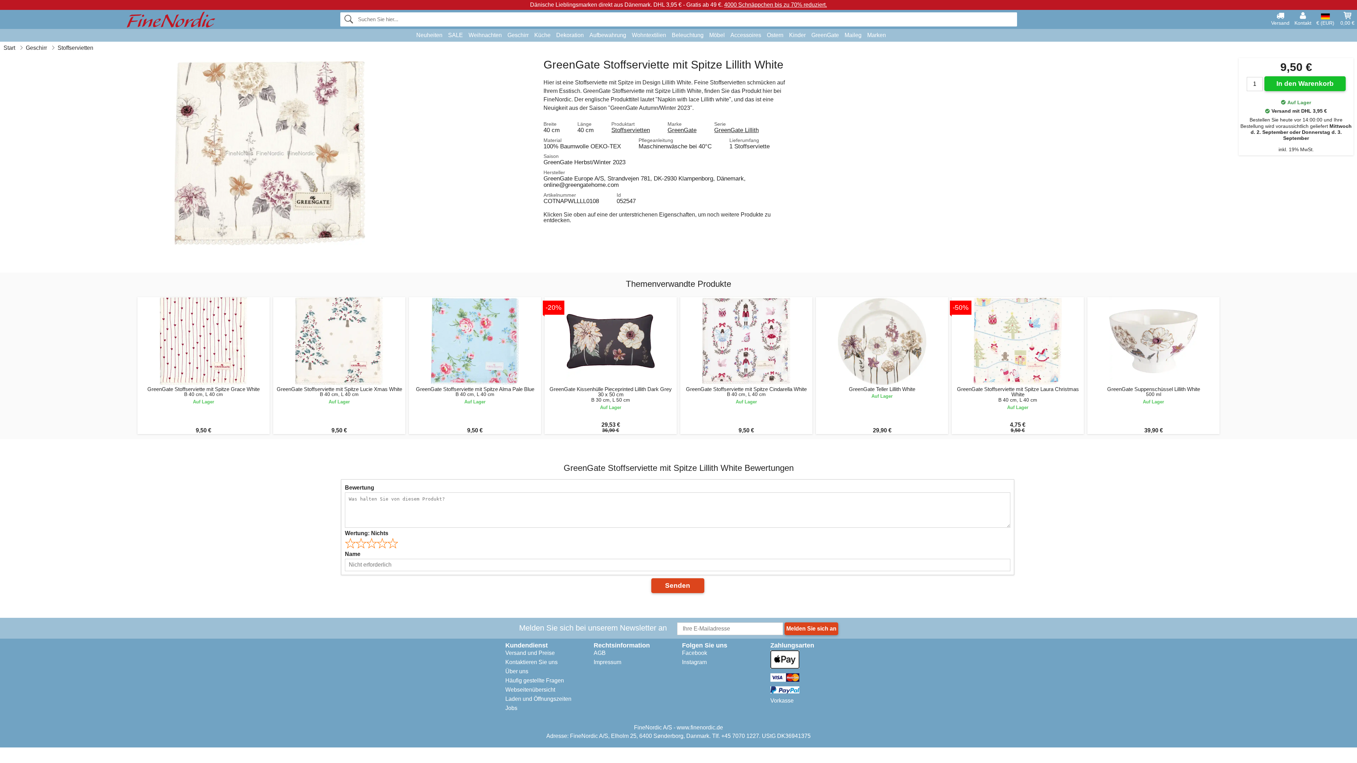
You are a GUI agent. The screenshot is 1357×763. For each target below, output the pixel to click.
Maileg (853, 35)
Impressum (607, 662)
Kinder (797, 35)
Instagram (694, 662)
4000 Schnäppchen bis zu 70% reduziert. (775, 5)
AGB (600, 653)
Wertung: (366, 533)
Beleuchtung (688, 35)
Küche (542, 35)
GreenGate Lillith (736, 130)
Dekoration (570, 35)
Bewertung (359, 488)
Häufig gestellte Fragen (534, 681)
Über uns (516, 671)
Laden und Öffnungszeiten (538, 699)
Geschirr (518, 35)
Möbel (717, 35)
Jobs (511, 708)
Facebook (694, 653)
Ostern (775, 35)
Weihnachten (485, 35)
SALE (455, 35)
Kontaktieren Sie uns (531, 662)
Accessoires (745, 35)
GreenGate (825, 35)
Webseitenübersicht (530, 690)
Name (352, 554)
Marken (876, 35)
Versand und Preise (530, 653)
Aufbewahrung (607, 35)
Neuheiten (429, 35)
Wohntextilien (649, 35)
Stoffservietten (630, 130)
